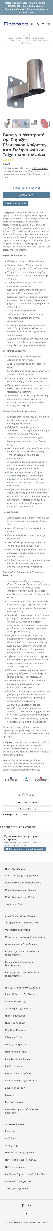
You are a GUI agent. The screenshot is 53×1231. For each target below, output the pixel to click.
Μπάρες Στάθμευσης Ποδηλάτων (21, 1080)
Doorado (16, 1222)
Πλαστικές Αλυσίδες (15, 1023)
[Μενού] (48, 24)
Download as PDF (15, 203)
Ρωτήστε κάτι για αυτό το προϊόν (26, 849)
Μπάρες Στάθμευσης (15, 1001)
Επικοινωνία (11, 1131)
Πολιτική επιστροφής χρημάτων (20, 1160)
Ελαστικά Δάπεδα (14, 1102)
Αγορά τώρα (26, 195)
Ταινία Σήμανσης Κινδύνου (18, 1008)
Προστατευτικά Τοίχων (16, 1051)
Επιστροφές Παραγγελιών (18, 1181)
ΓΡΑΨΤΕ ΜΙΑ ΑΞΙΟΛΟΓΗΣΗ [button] (27, 802)
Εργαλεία (9, 1095)
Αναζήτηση (10, 1138)
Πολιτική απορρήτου (15, 1167)
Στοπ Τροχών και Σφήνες (17, 1059)
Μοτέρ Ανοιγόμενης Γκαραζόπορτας (23, 882)
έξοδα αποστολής (40, 168)
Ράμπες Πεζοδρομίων (15, 1044)
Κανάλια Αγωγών (13, 1066)
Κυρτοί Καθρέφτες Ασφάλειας (19, 994)
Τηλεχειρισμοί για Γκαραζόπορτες (21, 922)
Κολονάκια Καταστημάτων (18, 1073)
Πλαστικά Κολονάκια (15, 1015)
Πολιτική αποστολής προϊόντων (20, 1152)
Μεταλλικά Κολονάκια (15, 1030)
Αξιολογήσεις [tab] (8, 814)
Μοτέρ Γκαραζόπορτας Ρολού (19, 897)
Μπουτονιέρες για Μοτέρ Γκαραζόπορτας (25, 937)
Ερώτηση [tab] (26, 814)
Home (25, 35)
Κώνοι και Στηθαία (14, 1037)
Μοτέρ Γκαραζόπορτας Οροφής (20, 890)
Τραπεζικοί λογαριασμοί (17, 1188)
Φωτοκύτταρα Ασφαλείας (17, 930)
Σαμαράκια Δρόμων (15, 1088)
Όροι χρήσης (11, 1145)
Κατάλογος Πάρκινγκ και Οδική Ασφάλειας (26, 1174)
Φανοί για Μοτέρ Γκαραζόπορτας (21, 944)
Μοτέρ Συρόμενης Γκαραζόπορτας (22, 875)
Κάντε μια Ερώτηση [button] (28, 809)
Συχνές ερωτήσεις (14, 904)
